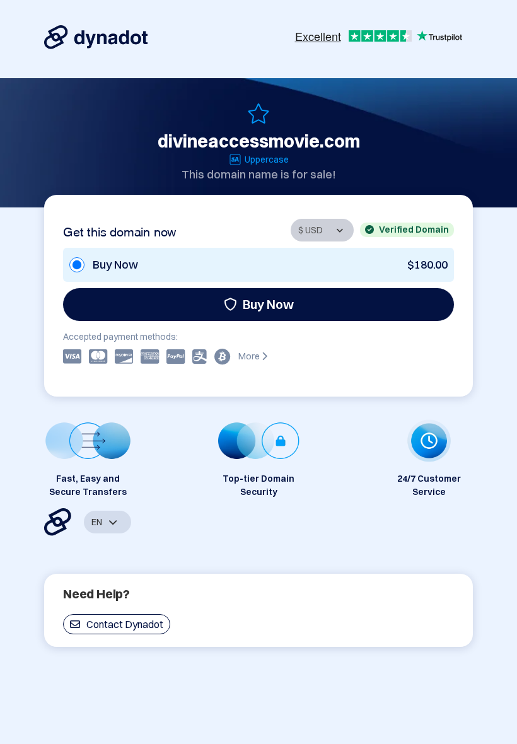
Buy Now (268, 304)
